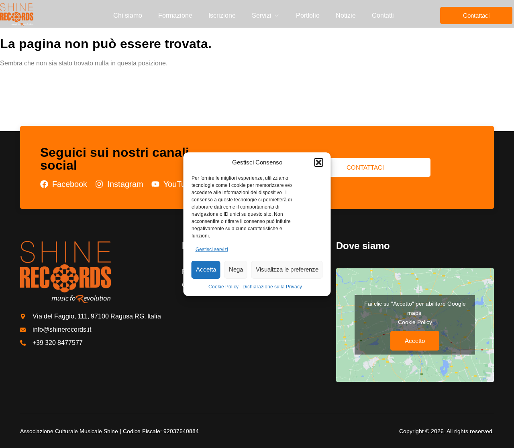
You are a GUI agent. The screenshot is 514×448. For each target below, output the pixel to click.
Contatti (383, 15)
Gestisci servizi (212, 249)
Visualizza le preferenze (287, 269)
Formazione (175, 15)
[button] (319, 162)
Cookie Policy (223, 287)
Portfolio (308, 15)
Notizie (346, 15)
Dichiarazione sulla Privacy (272, 287)
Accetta (206, 269)
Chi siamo (127, 15)
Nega (236, 269)
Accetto (415, 340)
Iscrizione (222, 15)
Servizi (261, 15)
